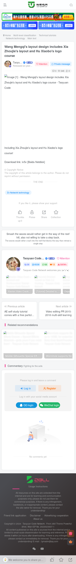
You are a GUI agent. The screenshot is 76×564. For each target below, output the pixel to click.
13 (53, 264)
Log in (27, 388)
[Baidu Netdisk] (36, 162)
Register (51, 388)
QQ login (28, 405)
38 (28, 264)
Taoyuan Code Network (17, 62)
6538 (36, 264)
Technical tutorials (47, 35)
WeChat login (51, 405)
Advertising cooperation (56, 515)
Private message (62, 63)
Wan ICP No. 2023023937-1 (41, 526)
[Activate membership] (70, 541)
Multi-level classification (24, 35)
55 (46, 264)
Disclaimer (35, 515)
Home (7, 35)
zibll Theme (57, 523)
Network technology (15, 38)
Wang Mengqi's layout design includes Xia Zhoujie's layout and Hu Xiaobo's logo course (36, 51)
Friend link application (15, 515)
